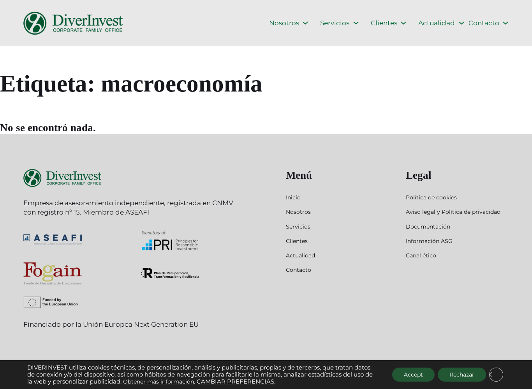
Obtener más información (158, 381)
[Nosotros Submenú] (305, 23)
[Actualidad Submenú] (461, 23)
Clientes (384, 23)
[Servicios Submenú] (356, 23)
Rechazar (461, 374)
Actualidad (436, 23)
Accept (413, 374)
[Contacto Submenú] (505, 23)
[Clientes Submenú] (403, 23)
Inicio (293, 197)
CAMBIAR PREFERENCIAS (235, 381)
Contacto (484, 23)
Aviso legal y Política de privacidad (453, 211)
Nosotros (284, 23)
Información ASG (429, 241)
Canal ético (421, 255)
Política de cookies (431, 197)
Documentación (428, 226)
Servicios (334, 23)
